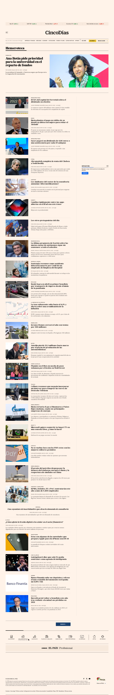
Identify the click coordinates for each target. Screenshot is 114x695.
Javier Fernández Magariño (38, 105)
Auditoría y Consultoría (37, 486)
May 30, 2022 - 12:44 (42, 271)
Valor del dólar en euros (92, 23)
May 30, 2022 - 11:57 (47, 353)
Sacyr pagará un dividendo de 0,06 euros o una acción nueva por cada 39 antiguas (50, 142)
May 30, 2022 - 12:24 (54, 291)
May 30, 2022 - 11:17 (51, 414)
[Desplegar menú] (7, 32)
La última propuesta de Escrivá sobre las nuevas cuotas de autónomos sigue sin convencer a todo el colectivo (49, 245)
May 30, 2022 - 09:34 (45, 562)
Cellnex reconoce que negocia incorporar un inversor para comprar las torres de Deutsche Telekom (50, 389)
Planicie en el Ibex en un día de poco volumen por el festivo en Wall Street (48, 367)
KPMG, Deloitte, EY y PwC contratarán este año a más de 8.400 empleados (50, 490)
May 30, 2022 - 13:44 (50, 207)
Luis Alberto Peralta (36, 414)
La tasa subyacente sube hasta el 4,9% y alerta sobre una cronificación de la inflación (48, 307)
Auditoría (33, 179)
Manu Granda (34, 353)
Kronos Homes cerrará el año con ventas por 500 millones (49, 326)
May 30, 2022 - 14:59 (21, 70)
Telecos (33, 384)
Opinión (77, 40)
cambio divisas (58, 639)
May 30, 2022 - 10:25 (41, 512)
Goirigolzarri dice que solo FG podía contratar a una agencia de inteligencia (49, 558)
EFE (32, 271)
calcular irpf (11, 639)
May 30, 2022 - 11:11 (50, 433)
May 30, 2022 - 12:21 (47, 312)
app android (102, 639)
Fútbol (33, 159)
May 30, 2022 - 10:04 (17, 525)
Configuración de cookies (29, 691)
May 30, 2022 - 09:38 (47, 542)
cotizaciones (82, 639)
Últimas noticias (70, 40)
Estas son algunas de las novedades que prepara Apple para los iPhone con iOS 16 (50, 538)
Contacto (8, 691)
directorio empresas (70, 639)
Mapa (54, 691)
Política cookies (19, 691)
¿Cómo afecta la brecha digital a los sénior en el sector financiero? (34, 522)
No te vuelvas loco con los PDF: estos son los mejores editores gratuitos (50, 449)
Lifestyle (33, 445)
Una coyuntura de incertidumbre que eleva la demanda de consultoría (38, 509)
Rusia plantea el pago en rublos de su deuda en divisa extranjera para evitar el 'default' (49, 122)
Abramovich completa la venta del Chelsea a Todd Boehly (50, 162)
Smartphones (34, 534)
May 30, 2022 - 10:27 (51, 494)
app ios (94, 639)
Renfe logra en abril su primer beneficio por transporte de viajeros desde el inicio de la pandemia (50, 286)
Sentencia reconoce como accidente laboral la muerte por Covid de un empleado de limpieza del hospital (47, 266)
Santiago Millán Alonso (37, 393)
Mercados (38, 40)
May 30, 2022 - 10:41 (46, 475)
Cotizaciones (52, 40)
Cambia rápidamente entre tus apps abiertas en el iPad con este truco (47, 203)
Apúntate (85, 173)
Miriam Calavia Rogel (36, 585)
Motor (32, 343)
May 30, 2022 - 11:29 (53, 393)
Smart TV (33, 425)
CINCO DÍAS (33, 127)
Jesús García (34, 312)
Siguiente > (63, 624)
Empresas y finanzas (30, 40)
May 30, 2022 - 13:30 (46, 224)
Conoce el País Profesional (57, 648)
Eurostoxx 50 (69, 23)
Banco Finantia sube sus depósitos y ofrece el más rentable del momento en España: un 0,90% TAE (50, 580)
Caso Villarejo (35, 555)
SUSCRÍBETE (92, 40)
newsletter (86, 166)
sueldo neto (35, 639)
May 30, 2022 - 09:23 (51, 585)
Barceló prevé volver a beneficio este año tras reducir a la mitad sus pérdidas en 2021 (49, 600)
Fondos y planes (60, 40)
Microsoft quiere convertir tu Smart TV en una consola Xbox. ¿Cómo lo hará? (50, 428)
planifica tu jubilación (46, 639)
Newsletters (61, 691)
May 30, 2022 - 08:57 (40, 605)
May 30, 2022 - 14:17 (54, 146)
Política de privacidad (41, 691)
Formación (8, 55)
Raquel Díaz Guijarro (36, 187)
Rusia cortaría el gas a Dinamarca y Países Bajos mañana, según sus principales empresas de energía (50, 409)
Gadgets (33, 200)
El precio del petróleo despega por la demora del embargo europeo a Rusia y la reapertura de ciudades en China (50, 470)
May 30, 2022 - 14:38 (54, 105)
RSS (57, 691)
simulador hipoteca (23, 639)
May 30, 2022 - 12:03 (47, 330)
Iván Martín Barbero (36, 453)
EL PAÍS (83, 40)
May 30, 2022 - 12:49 (52, 250)
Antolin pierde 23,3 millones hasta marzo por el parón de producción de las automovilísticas (50, 348)
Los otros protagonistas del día (45, 220)
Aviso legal (12, 691)
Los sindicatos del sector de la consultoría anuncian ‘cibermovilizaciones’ (50, 183)
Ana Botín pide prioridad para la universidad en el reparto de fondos (24, 61)
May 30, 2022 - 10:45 (47, 453)
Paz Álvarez (8, 70)
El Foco (8, 520)
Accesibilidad (49, 691)
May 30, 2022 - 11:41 (46, 371)
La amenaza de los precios (38, 302)
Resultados (34, 596)
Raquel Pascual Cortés (37, 250)
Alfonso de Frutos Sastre (37, 207)
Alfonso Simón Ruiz (36, 330)
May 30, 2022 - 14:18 (46, 127)
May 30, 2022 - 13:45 (51, 187)
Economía (44, 40)
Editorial (38, 507)
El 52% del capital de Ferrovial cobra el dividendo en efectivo (48, 101)
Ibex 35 (11, 23)
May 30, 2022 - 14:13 (46, 166)
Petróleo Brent (49, 23)
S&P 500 (29, 23)
